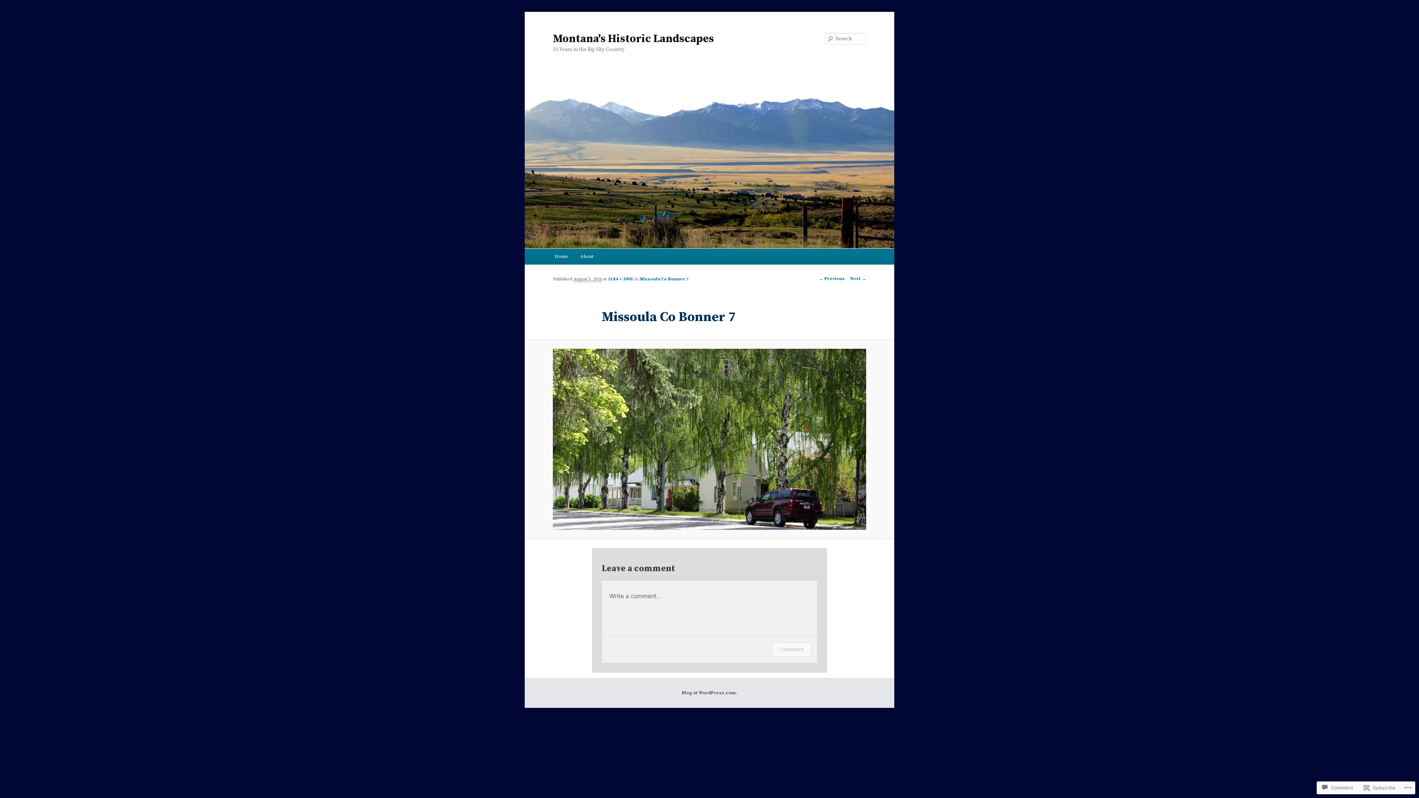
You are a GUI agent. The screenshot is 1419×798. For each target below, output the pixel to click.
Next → (858, 279)
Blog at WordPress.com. (709, 693)
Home (561, 256)
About (586, 256)
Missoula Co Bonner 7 (664, 279)
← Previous (832, 279)
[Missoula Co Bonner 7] (709, 439)
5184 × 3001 (620, 279)
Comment (791, 649)
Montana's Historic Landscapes (633, 39)
